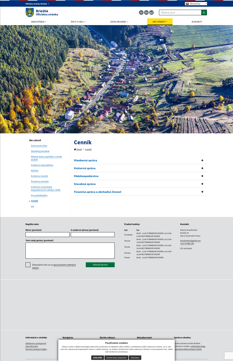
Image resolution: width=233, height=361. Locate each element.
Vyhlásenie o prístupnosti (35, 343)
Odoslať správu (100, 264)
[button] (140, 160)
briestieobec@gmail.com (190, 240)
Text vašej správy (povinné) (39, 240)
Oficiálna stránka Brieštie (36, 4)
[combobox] (196, 4)
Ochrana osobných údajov (36, 349)
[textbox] (196, 3)
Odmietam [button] (135, 358)
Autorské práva (31, 346)
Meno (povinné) (33, 230)
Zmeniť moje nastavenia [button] (116, 358)
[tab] (140, 160)
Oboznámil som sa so (54, 266)
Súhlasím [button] (97, 358)
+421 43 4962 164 (187, 243)
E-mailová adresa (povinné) (85, 230)
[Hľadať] (204, 12)
